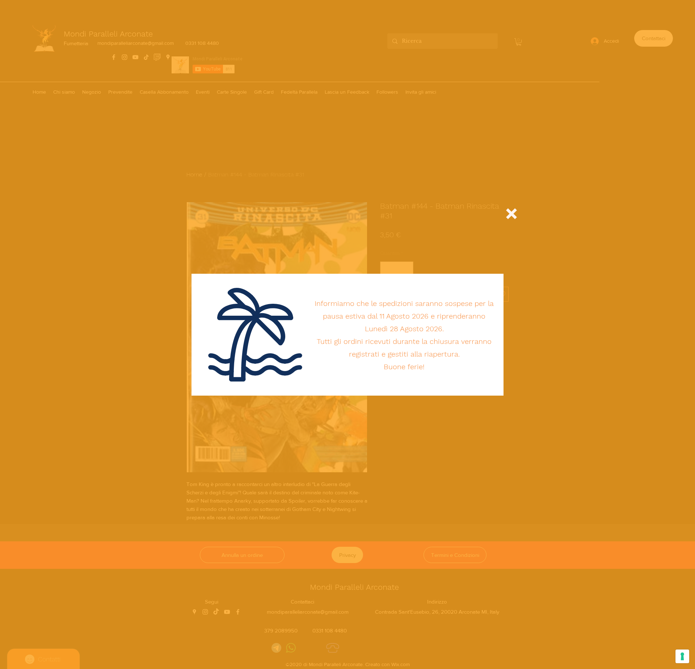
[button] (511, 213)
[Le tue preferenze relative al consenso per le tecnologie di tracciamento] (682, 656)
